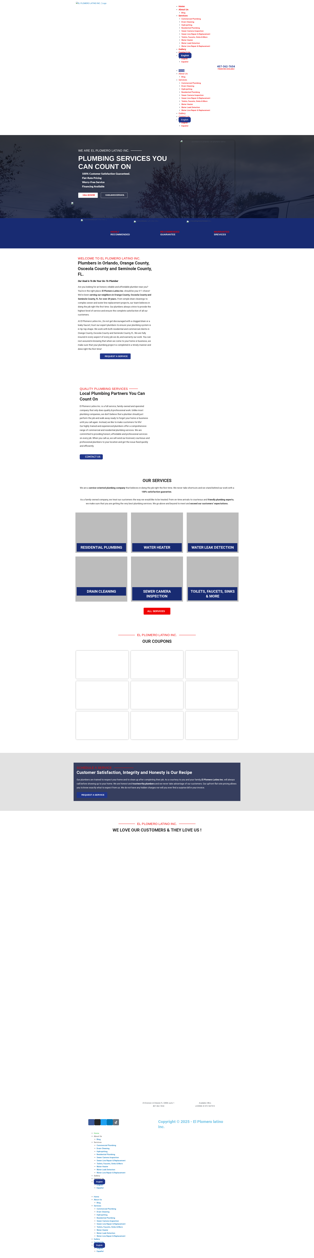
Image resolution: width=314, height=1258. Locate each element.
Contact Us (184, 52)
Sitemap (162, 1133)
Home (182, 6)
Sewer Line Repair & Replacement (195, 34)
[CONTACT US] (82, 457)
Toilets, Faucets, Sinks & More (194, 37)
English (184, 59)
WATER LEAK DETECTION (212, 547)
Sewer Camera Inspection (192, 31)
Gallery (182, 49)
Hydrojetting (186, 25)
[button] (191, 67)
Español (184, 62)
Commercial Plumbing (191, 19)
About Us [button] (183, 9)
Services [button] (183, 15)
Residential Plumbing (190, 28)
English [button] (185, 55)
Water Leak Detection (190, 43)
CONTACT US (92, 457)
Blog (183, 13)
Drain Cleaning (187, 22)
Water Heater (187, 40)
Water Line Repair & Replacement (195, 46)
